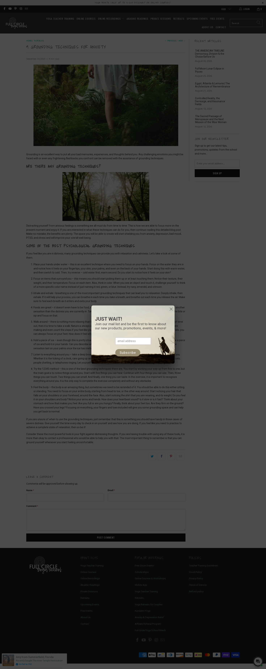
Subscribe (128, 352)
